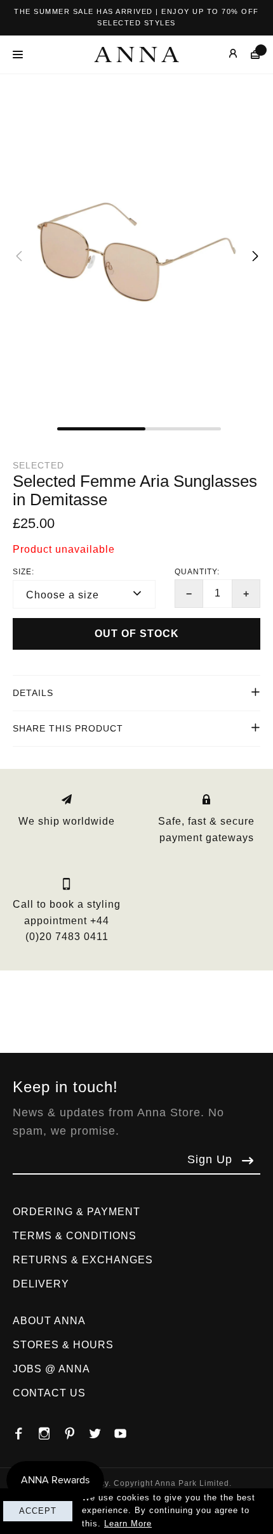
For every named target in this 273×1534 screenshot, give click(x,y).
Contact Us (49, 1393)
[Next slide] (254, 255)
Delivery (41, 1284)
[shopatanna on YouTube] (127, 1430)
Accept (38, 1511)
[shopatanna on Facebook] (25, 1430)
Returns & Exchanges (83, 1259)
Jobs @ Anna (51, 1368)
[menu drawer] (21, 54)
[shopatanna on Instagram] (50, 1430)
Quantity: (197, 571)
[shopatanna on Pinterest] (76, 1430)
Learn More (128, 1523)
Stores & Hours (63, 1344)
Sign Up (209, 1159)
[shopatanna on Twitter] (101, 1430)
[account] (224, 54)
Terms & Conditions (74, 1235)
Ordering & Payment (76, 1211)
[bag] (249, 54)
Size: (23, 571)
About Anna (49, 1320)
